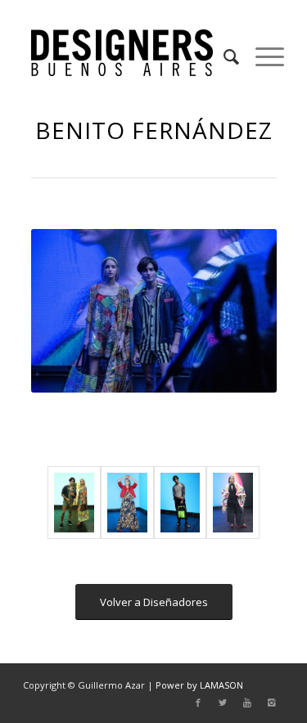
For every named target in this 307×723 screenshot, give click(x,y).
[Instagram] (272, 702)
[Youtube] (247, 702)
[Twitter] (222, 702)
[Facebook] (198, 702)
